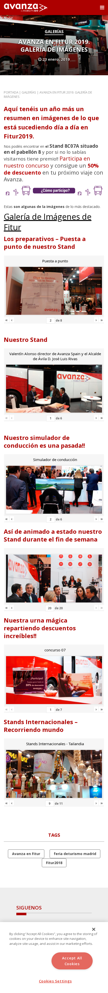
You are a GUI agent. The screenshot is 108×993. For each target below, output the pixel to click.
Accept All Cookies (72, 961)
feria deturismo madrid (75, 853)
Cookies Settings (55, 981)
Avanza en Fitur (26, 853)
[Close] (93, 929)
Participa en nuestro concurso (47, 162)
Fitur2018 (54, 862)
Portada (11, 92)
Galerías (54, 31)
